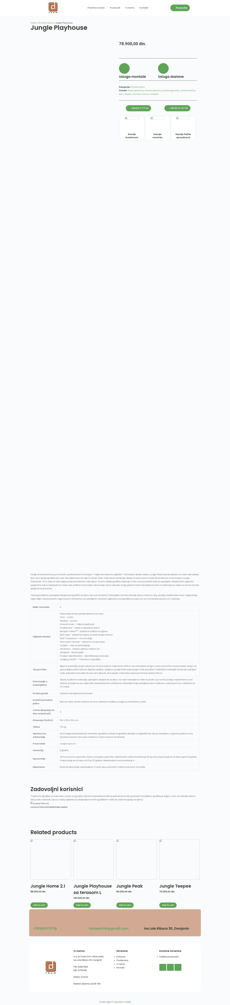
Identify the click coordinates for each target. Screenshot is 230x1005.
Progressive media (121, 1001)
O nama (130, 7)
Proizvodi (115, 7)
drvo (121, 94)
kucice (145, 94)
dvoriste (136, 94)
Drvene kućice (46, 22)
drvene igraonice (171, 90)
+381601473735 (45, 928)
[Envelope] (177, 967)
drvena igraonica (153, 90)
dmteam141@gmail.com (108, 928)
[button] (33, 803)
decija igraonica (136, 90)
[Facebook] (162, 967)
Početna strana (96, 7)
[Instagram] (170, 967)
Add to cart (39, 905)
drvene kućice (188, 90)
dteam (128, 94)
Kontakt (143, 7)
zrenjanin (154, 94)
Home (33, 22)
